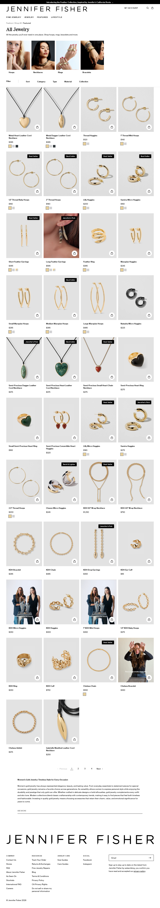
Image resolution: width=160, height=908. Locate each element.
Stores (9, 864)
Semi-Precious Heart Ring (132, 385)
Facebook (87, 860)
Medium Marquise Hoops (57, 324)
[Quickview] (37, 127)
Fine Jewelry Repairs (41, 868)
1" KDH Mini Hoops (91, 628)
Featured (42, 17)
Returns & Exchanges (41, 864)
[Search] (147, 8)
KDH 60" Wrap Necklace (94, 508)
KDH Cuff (50, 686)
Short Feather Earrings (19, 262)
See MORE (22, 811)
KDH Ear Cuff (126, 570)
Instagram (87, 864)
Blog (34, 872)
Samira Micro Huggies (130, 200)
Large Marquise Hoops (93, 324)
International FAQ (13, 884)
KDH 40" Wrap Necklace (131, 508)
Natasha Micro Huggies (131, 324)
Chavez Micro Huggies (56, 508)
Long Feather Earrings (56, 262)
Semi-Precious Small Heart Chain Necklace (98, 386)
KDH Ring (13, 686)
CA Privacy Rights (39, 884)
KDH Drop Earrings (91, 570)
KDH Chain (51, 570)
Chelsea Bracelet (128, 686)
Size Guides (63, 860)
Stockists (10, 880)
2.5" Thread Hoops (17, 508)
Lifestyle (56, 17)
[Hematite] (17, 146)
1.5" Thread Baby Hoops (19, 200)
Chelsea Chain (89, 686)
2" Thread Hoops (47, 6)
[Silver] (13, 146)
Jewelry (29, 17)
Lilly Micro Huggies (91, 446)
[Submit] (150, 858)
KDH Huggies (52, 628)
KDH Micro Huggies (17, 628)
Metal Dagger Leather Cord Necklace (58, 136)
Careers (9, 888)
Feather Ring (89, 262)
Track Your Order (39, 860)
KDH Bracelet (15, 570)
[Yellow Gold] (84, 143)
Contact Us (11, 860)
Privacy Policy (38, 880)
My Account (131, 8)
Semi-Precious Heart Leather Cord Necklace (59, 386)
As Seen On (11, 876)
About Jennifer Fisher (15, 872)
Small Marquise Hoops (19, 324)
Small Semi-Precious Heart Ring (23, 446)
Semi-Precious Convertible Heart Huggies (60, 447)
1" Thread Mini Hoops (130, 135)
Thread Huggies (90, 135)
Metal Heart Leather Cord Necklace (20, 136)
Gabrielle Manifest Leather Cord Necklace (60, 749)
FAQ (8, 868)
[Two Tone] (17, 270)
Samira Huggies (128, 446)
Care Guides (63, 864)
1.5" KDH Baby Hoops (130, 628)
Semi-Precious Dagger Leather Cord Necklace (22, 386)
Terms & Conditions (40, 876)
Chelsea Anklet (15, 748)
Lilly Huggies (88, 200)
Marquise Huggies (129, 262)
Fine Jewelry (13, 17)
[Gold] (10, 146)
